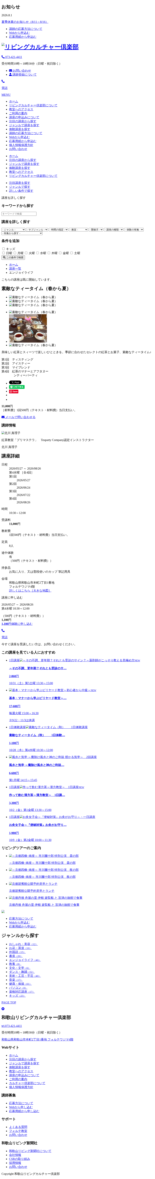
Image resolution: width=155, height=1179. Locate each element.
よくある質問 (18, 1127)
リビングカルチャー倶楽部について (33, 105)
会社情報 (15, 1155)
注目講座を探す (19, 182)
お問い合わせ (21, 70)
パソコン (18, 987)
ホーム (13, 101)
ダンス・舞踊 (22, 971)
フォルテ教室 (18, 1131)
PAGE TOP (9, 1002)
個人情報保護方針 (21, 145)
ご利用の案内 (18, 113)
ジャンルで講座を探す (24, 125)
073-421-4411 (13, 57)
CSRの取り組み (19, 1158)
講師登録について (24, 74)
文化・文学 (19, 967)
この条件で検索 (14, 257)
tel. (12, 1025)
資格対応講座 (22, 991)
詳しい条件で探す (21, 190)
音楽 (16, 979)
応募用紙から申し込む (24, 1111)
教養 (15, 963)
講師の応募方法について (25, 28)
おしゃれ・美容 (23, 944)
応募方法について (21, 918)
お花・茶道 (20, 948)
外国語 (17, 952)
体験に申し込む (17, 623)
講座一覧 (15, 268)
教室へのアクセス (21, 109)
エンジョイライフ (25, 960)
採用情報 (15, 1162)
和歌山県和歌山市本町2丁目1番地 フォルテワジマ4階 (37, 1039)
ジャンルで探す (19, 186)
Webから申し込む (21, 1107)
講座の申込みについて (24, 117)
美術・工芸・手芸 (25, 975)
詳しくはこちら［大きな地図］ (30, 590)
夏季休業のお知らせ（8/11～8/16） (25, 21)
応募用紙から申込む (22, 36)
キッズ (17, 995)
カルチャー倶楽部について (27, 1083)
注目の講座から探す (22, 121)
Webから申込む (19, 32)
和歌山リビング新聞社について (30, 1151)
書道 (16, 956)
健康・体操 (20, 983)
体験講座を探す (19, 129)
